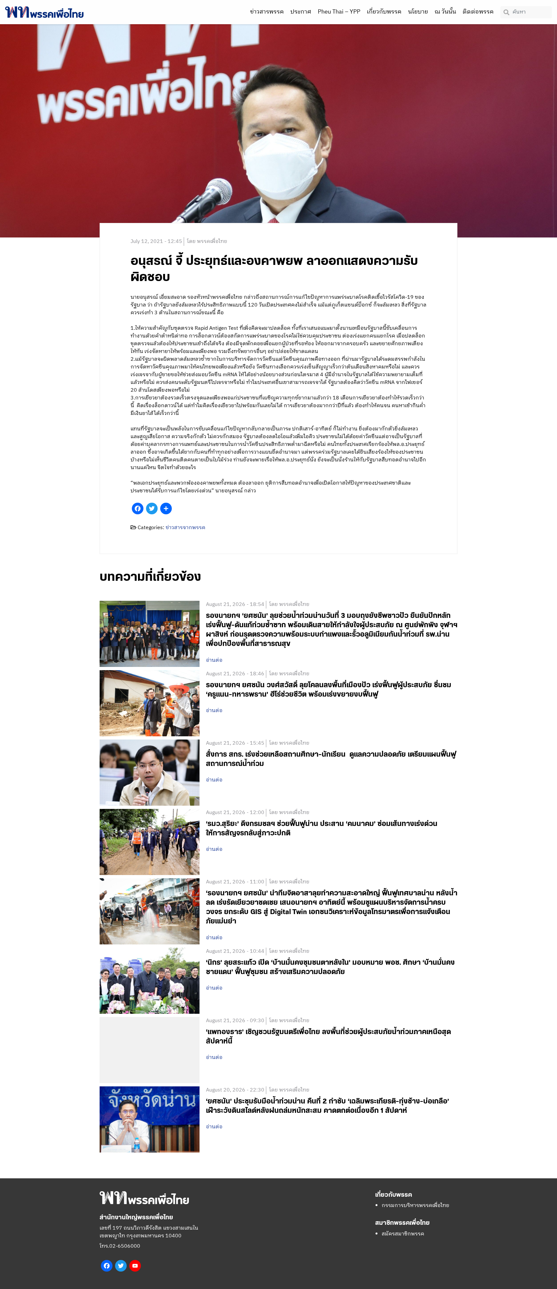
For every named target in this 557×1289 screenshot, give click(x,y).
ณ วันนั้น (445, 12)
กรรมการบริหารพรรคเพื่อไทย (415, 1205)
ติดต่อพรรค (478, 12)
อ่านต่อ (214, 660)
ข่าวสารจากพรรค (185, 527)
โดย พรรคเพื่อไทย (207, 241)
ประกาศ (300, 12)
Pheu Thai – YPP (339, 12)
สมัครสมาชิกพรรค (403, 1234)
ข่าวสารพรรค (267, 12)
